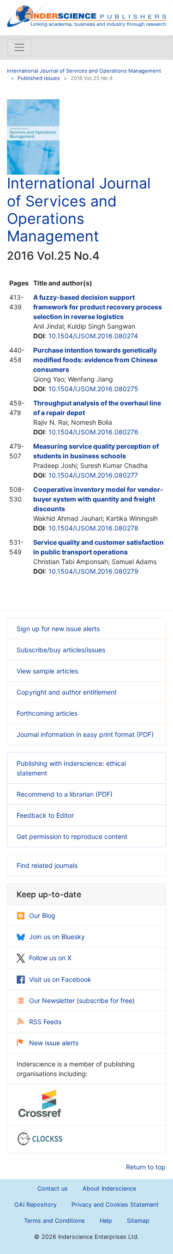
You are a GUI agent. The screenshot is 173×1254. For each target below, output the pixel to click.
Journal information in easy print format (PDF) (85, 734)
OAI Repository (35, 1204)
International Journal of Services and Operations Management (84, 71)
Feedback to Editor (45, 815)
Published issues (39, 78)
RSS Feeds (45, 1022)
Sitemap (138, 1220)
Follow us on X (50, 958)
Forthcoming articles (47, 713)
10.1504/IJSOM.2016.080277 (93, 475)
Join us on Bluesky (57, 936)
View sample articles (47, 671)
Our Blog (42, 915)
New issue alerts (53, 1043)
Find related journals (47, 865)
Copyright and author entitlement (67, 692)
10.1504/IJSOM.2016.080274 (93, 336)
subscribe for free (105, 1000)
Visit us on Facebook (60, 979)
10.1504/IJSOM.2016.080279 (93, 571)
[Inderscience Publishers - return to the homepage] (86, 14)
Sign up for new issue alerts (58, 629)
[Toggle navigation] (19, 47)
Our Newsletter (53, 1000)
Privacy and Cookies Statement (115, 1204)
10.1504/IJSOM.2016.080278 (93, 528)
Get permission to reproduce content (72, 836)
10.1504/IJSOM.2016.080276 (93, 432)
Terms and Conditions (54, 1220)
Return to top (146, 1167)
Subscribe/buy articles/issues (61, 650)
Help (106, 1220)
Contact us (52, 1188)
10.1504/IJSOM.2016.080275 (93, 389)
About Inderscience (109, 1188)
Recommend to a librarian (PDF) (65, 794)
